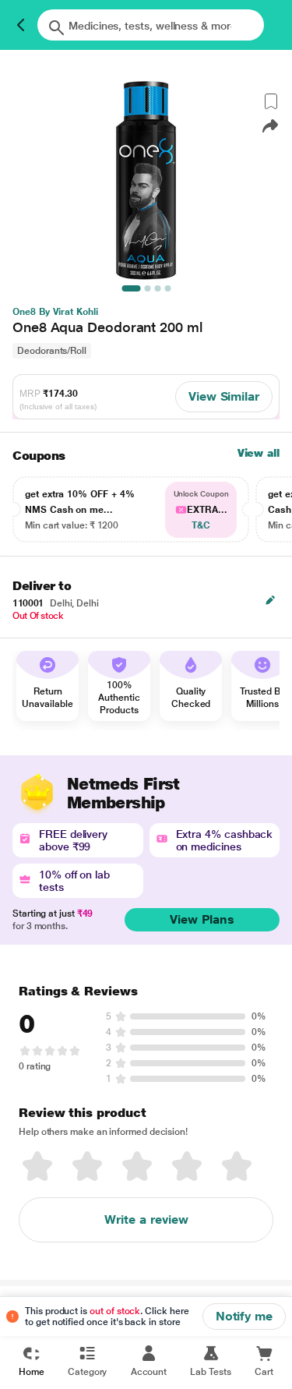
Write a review (146, 1219)
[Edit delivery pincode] (270, 600)
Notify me (244, 1316)
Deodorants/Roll (51, 350)
